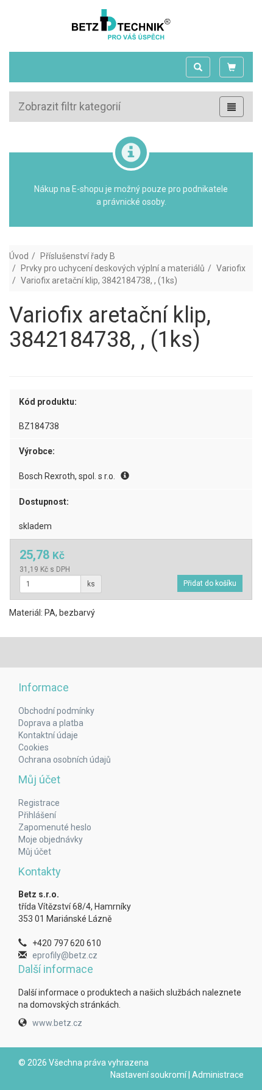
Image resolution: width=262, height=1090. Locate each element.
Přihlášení (37, 815)
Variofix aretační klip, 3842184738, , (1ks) (99, 280)
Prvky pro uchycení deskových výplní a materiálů (113, 268)
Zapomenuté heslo (54, 827)
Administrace (218, 1075)
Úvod (19, 256)
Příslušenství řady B (77, 256)
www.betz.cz (57, 1023)
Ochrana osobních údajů (64, 759)
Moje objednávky (50, 839)
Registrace (39, 803)
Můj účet (34, 852)
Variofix (231, 268)
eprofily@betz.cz (64, 955)
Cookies (33, 747)
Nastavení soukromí (148, 1075)
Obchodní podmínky (56, 711)
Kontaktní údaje (48, 735)
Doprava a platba (50, 723)
